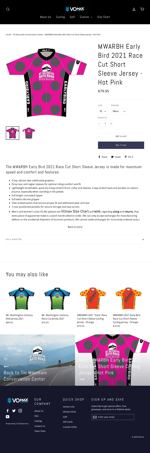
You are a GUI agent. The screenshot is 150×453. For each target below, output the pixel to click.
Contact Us (39, 426)
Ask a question (14, 239)
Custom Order (70, 427)
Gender (115, 105)
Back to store (75, 226)
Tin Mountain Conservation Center (28, 34)
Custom (85, 17)
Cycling (60, 17)
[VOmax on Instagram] (20, 410)
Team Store (40, 431)
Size (100, 105)
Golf (72, 17)
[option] (46, 82)
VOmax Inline (69, 411)
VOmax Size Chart (75, 211)
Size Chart (103, 17)
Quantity (102, 118)
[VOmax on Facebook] (7, 410)
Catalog (38, 421)
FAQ (36, 416)
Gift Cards (68, 421)
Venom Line (68, 406)
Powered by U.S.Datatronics (17, 423)
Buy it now (121, 145)
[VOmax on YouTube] (7, 416)
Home (8, 34)
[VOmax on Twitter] (14, 410)
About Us (45, 17)
